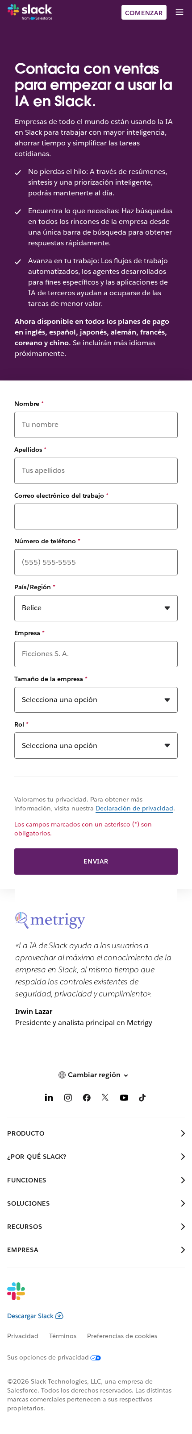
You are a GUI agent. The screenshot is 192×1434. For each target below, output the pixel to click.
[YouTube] (124, 1099)
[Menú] (179, 12)
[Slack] (30, 12)
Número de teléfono (47, 541)
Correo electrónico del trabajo (61, 496)
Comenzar (144, 13)
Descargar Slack (30, 1316)
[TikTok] (143, 1099)
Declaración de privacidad (134, 808)
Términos (62, 1336)
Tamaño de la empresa (51, 679)
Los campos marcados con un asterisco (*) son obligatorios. (83, 828)
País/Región (34, 587)
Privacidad (22, 1336)
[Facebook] (87, 1099)
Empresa (29, 633)
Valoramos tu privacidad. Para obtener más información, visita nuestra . (94, 803)
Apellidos (30, 450)
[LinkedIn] (49, 1099)
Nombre (29, 404)
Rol (21, 724)
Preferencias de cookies (122, 1336)
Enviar (96, 861)
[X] (105, 1099)
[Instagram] (68, 1099)
